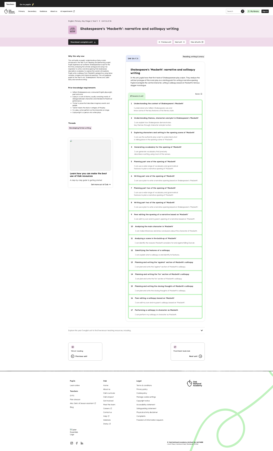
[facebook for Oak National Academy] (76, 443)
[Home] (9, 11)
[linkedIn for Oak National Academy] (82, 443)
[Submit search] (242, 11)
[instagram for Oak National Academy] (71, 443)
